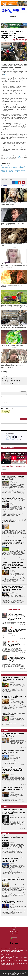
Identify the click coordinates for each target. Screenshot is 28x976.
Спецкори (14, 935)
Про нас (14, 927)
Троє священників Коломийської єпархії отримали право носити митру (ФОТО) (14, 789)
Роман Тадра (11, 628)
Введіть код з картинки (8, 408)
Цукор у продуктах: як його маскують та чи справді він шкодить (14, 696)
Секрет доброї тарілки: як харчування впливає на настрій (14, 713)
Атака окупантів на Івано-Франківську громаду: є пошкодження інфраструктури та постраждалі (14, 166)
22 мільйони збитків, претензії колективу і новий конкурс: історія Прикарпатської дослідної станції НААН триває (13, 543)
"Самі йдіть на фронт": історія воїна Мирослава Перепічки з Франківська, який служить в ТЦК (12, 365)
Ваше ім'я (4, 397)
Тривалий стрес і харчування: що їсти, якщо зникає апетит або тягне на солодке (14, 679)
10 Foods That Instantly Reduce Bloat (12, 345)
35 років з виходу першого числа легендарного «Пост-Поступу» (16, 644)
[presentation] (3, 379)
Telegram (20, 156)
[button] (3, 379)
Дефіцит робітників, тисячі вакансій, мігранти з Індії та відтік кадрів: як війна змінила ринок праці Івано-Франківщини (13, 588)
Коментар (4, 376)
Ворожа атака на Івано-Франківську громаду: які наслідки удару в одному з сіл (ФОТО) (14, 170)
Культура (5, 806)
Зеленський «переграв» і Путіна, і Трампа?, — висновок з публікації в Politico (13, 879)
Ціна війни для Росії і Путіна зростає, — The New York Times (13, 901)
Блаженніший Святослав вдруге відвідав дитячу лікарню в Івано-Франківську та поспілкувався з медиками (12, 770)
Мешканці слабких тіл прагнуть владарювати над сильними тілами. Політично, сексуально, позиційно (16, 617)
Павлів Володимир (13, 641)
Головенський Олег (13, 656)
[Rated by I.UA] (14, 938)
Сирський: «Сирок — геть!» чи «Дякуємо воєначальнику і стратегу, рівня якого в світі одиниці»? (17, 659)
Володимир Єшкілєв (13, 613)
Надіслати (23, 419)
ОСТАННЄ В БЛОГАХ (14, 610)
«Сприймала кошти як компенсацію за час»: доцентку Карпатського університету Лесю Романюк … (14, 265)
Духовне (5, 730)
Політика (5, 833)
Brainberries (14, 206)
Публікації (5, 473)
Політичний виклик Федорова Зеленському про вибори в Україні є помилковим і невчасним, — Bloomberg (13, 838)
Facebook (7, 157)
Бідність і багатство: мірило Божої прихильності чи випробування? (17, 630)
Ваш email (4, 403)
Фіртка (5, 74)
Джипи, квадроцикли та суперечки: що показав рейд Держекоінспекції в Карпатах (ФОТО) (13, 477)
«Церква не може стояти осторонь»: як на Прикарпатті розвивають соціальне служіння (13, 734)
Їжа (3, 675)
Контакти (14, 929)
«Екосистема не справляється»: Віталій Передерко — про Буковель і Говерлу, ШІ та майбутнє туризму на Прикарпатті (13, 499)
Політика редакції (14, 931)
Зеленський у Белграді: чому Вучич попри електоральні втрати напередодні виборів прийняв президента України (13, 859)
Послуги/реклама (14, 933)
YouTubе (19, 157)
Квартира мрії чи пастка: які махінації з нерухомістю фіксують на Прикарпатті (14, 521)
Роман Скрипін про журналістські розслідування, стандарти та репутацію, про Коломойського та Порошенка (13, 466)
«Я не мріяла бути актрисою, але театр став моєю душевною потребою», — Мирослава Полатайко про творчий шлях (13, 811)
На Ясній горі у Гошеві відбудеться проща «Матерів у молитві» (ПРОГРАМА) (13, 752)
